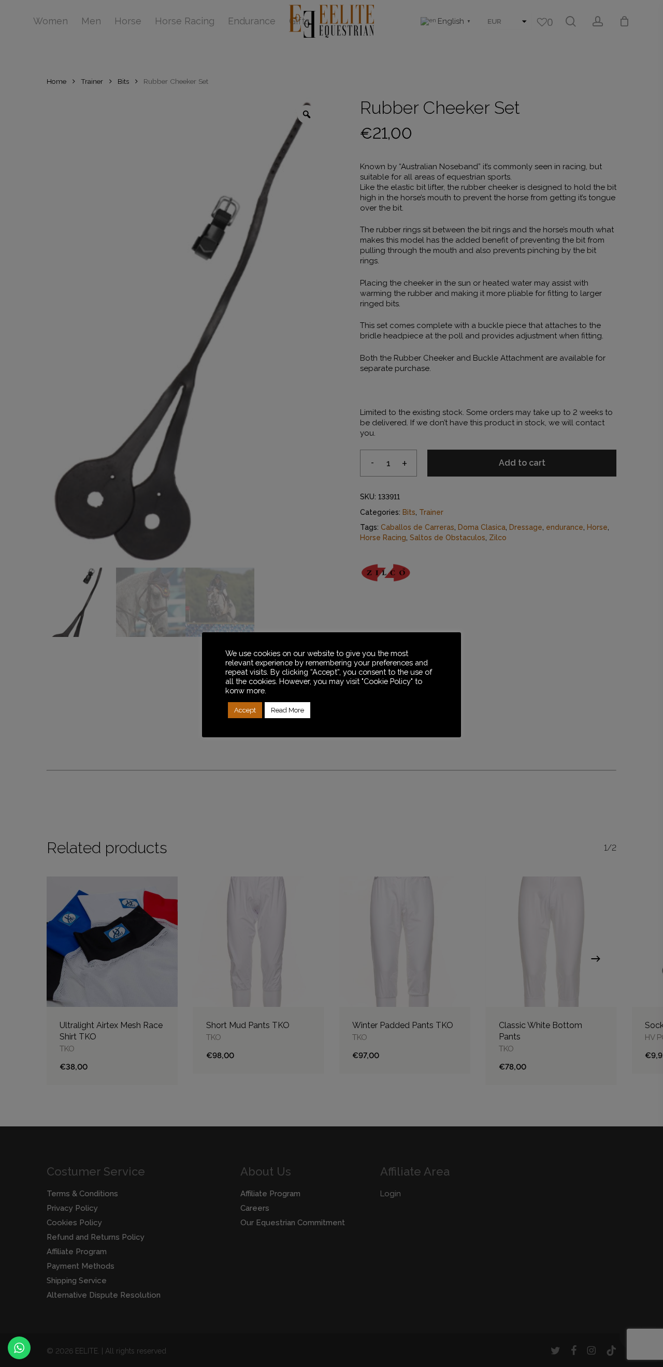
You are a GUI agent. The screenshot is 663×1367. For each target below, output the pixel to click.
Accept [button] (245, 710)
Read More (287, 710)
